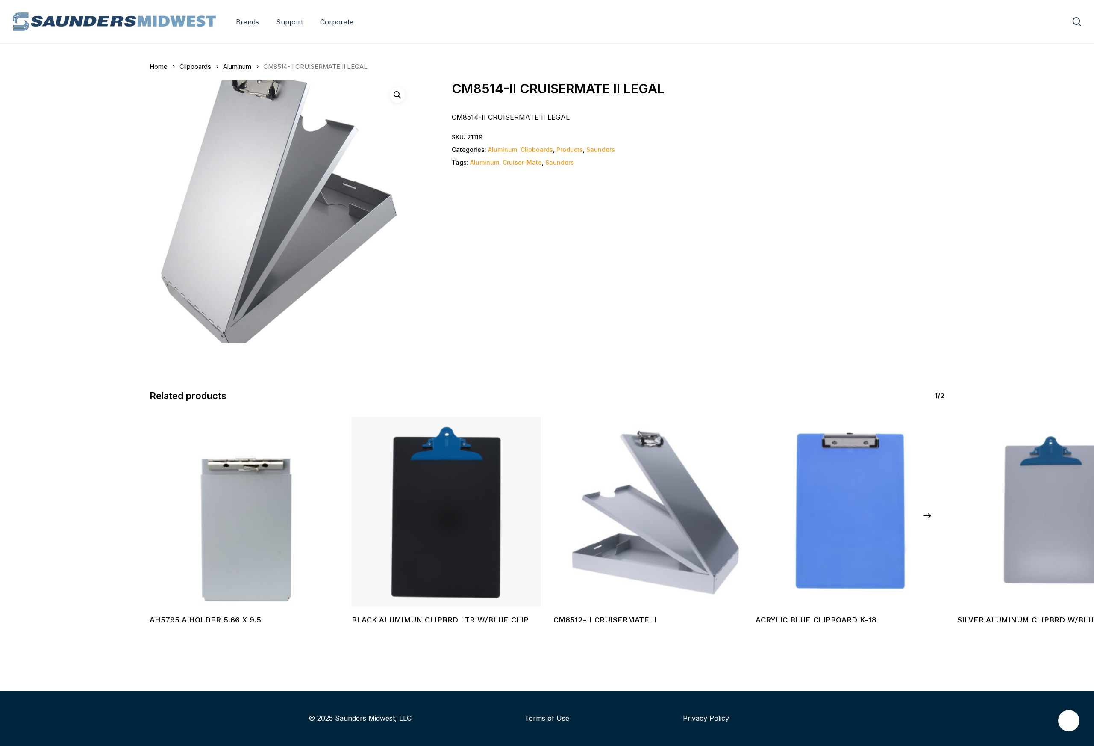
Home (159, 67)
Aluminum (237, 67)
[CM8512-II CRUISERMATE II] (648, 511)
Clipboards (195, 67)
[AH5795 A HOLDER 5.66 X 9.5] (244, 511)
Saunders (600, 149)
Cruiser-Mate (522, 162)
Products (569, 149)
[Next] (927, 515)
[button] (397, 95)
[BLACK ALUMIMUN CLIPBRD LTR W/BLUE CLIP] (446, 511)
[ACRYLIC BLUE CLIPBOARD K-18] (850, 511)
